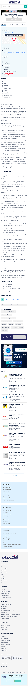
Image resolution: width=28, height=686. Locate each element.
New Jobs (3, 564)
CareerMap (3, 570)
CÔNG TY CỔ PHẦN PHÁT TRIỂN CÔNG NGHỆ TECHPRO (14, 16)
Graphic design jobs (7, 546)
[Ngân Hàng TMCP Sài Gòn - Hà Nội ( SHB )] (5, 465)
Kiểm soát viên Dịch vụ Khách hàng (17, 462)
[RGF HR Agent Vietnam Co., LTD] (5, 455)
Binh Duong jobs (7, 514)
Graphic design (4, 642)
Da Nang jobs (6, 519)
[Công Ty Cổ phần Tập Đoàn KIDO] (5, 416)
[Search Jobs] (25, 6)
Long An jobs (6, 518)
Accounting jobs (7, 487)
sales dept (4, 330)
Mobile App (3, 576)
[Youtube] (6, 666)
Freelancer (3, 636)
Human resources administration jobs (12, 544)
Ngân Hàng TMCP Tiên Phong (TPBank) (16, 437)
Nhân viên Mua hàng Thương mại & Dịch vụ (16, 405)
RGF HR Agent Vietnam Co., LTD (16, 455)
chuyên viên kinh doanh (17, 327)
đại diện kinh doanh (6, 314)
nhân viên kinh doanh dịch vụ (9, 311)
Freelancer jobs (6, 539)
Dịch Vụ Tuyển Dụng (14, 444)
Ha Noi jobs (5, 512)
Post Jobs (3, 589)
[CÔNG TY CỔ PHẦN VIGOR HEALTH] (5, 377)
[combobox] (12, 6)
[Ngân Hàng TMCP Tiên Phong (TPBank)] (5, 436)
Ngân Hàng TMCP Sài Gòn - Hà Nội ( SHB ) (17, 466)
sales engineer (19, 324)
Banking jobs (6, 493)
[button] (22, 24)
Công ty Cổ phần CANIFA (15, 446)
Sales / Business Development (11, 54)
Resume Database (5, 591)
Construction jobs (7, 489)
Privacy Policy (4, 606)
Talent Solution (5, 593)
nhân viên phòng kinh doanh (8, 318)
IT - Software (7, 52)
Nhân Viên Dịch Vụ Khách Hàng (17, 385)
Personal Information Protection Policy (10, 614)
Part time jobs (6, 535)
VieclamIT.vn (4, 627)
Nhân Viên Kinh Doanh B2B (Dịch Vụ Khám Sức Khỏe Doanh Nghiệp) (16, 375)
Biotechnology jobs (7, 497)
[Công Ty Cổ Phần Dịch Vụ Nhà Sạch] (5, 426)
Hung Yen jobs (6, 523)
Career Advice (4, 572)
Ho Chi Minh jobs (7, 510)
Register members (5, 582)
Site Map (3, 578)
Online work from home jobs (9, 533)
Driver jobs (5, 542)
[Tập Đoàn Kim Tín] (5, 407)
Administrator (4, 650)
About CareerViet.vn (6, 604)
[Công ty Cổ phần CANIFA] (5, 447)
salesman (11, 324)
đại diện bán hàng (17, 321)
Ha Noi (11, 32)
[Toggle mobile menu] (2, 2)
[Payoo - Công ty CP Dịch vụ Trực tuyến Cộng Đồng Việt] (5, 388)
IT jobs (4, 540)
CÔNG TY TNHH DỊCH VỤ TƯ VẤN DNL (16, 397)
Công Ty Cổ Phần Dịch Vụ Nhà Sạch (17, 426)
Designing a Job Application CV (13, 299)
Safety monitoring (5, 644)
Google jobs (6, 537)
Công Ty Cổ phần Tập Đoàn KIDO (16, 417)
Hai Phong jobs (6, 521)
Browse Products (5, 595)
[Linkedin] (3, 666)
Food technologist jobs (8, 500)
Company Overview (13, 24)
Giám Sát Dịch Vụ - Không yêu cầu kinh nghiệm (17, 424)
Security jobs (6, 491)
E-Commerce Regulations (7, 610)
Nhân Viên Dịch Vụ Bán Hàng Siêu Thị (16, 414)
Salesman (3, 648)
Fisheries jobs (6, 498)
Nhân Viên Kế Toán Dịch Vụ (16, 394)
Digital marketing (5, 640)
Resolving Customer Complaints (9, 616)
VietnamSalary (4, 568)
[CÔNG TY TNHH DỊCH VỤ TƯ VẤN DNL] (5, 397)
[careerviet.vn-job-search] (6, 658)
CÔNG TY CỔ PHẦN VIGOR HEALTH (17, 378)
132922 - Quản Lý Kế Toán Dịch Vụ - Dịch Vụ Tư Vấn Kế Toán (17, 453)
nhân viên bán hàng (6, 321)
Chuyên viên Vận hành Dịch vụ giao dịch (17, 433)
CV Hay (3, 566)
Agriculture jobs (7, 495)
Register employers (6, 597)
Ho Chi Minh (6, 32)
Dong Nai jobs (6, 516)
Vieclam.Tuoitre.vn (5, 625)
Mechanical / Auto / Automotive (17, 52)
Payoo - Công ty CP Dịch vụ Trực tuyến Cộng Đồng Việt (16, 387)
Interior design (4, 638)
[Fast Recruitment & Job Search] (14, 2)
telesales (4, 324)
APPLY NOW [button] (14, 19)
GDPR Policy (4, 608)
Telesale (3, 646)
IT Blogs (3, 574)
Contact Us (4, 629)
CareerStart (4, 580)
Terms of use (4, 612)
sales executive (5, 327)
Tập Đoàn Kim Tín (13, 407)
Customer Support (5, 618)
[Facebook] (1, 666)
